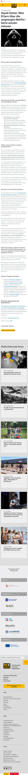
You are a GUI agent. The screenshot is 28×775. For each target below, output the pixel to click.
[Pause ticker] (26, 657)
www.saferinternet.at (13, 318)
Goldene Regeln (7, 697)
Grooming (6, 732)
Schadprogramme (8, 738)
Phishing (5, 736)
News (4, 704)
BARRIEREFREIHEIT (16, 668)
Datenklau (6, 727)
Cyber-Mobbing (7, 722)
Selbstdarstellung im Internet (12, 762)
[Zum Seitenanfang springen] (25, 662)
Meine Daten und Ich (9, 760)
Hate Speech (6, 734)
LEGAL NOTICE (15, 667)
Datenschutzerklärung (10, 675)
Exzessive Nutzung (8, 731)
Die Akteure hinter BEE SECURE (14, 569)
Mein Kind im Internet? (15, 279)
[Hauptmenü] (24, 5)
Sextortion (6, 740)
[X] (11, 769)
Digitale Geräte (7, 751)
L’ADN (10, 321)
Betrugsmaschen (8, 720)
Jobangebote (7, 681)
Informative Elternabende (10, 286)
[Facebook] (4, 769)
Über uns (5, 677)
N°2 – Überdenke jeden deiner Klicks (11, 657)
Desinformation (7, 729)
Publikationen (7, 707)
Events (11, 291)
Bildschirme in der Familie (15, 283)
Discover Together (14, 294)
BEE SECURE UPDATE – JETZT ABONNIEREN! (14, 686)
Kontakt (5, 679)
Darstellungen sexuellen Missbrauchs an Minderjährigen (12, 724)
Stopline (5, 702)
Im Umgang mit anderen (10, 754)
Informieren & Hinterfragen (8, 330)
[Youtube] (7, 769)
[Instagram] (9, 769)
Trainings (6, 706)
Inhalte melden (14, 773)
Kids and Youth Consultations (12, 698)
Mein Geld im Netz (8, 758)
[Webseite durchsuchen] (2, 5)
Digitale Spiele (7, 753)
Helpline (6, 773)
